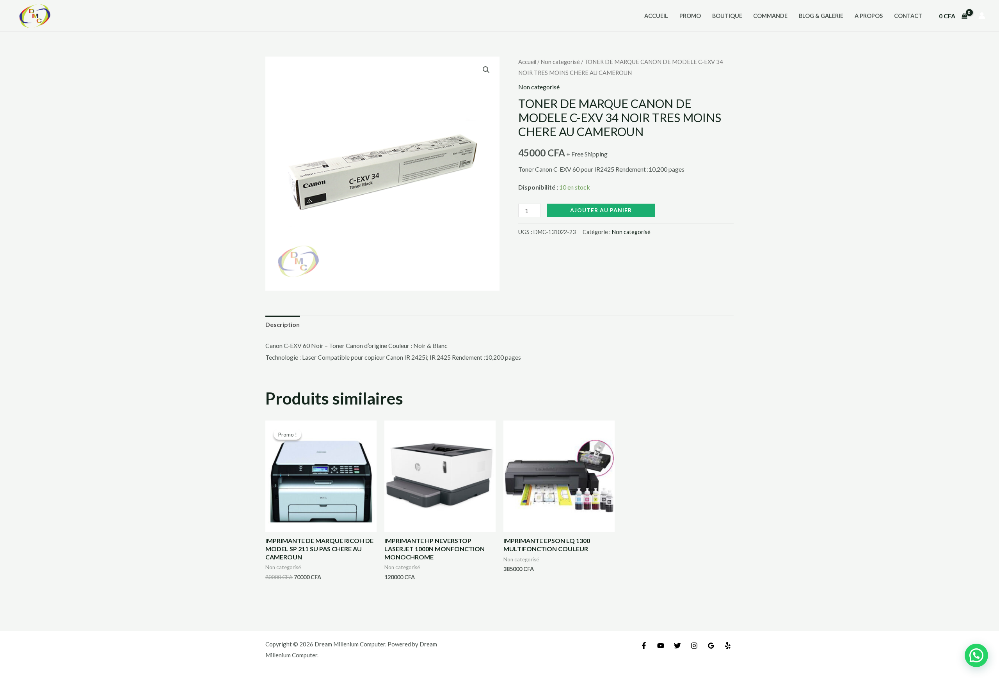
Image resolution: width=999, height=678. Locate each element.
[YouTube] (660, 645)
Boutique (727, 15)
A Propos (869, 15)
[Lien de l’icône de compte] (981, 15)
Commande (770, 15)
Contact (908, 15)
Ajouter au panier (601, 210)
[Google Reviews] (711, 645)
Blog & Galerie (821, 15)
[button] (486, 70)
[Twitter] (677, 645)
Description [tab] (282, 324)
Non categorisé (560, 61)
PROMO (690, 15)
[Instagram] (694, 645)
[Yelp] (727, 645)
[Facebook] (643, 645)
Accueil (656, 15)
